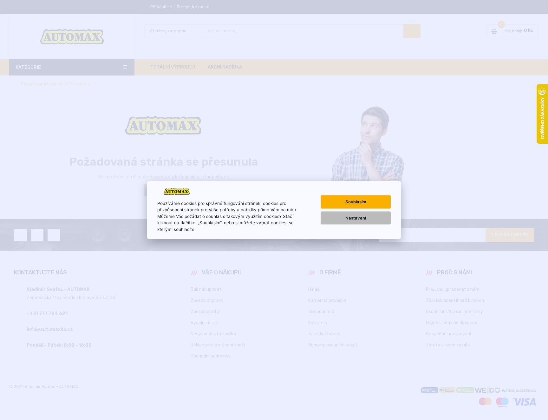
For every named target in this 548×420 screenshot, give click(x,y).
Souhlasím (355, 201)
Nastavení (355, 217)
